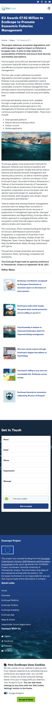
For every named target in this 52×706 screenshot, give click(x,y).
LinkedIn (7, 646)
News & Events (8, 619)
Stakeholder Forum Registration (16, 624)
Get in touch (26, 506)
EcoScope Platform (10, 600)
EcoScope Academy (10, 610)
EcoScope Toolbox (9, 605)
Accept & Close (26, 699)
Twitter (7, 636)
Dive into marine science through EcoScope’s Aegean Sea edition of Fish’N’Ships (31, 352)
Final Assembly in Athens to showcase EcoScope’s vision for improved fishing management (31, 331)
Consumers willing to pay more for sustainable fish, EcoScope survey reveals (32, 374)
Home (4, 40)
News (12, 40)
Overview (5, 595)
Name (7, 439)
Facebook (8, 641)
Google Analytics (16, 693)
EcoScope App (7, 614)
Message (8, 480)
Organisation (9, 470)
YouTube (7, 650)
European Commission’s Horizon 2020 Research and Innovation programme (25, 561)
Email (6, 449)
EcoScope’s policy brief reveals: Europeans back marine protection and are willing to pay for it (32, 309)
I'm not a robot (20, 498)
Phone (6, 460)
